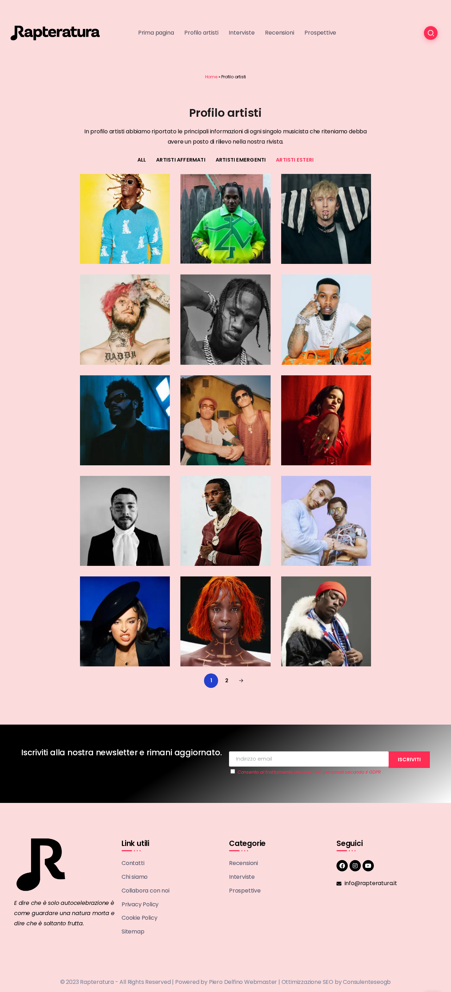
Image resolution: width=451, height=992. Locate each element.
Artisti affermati (180, 159)
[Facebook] (342, 865)
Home (211, 77)
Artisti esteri (295, 159)
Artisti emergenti (241, 159)
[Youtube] (368, 865)
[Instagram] (355, 865)
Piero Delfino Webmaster (243, 982)
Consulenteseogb (367, 982)
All (141, 159)
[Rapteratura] (55, 33)
